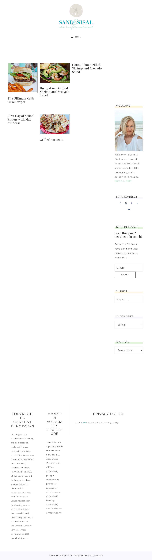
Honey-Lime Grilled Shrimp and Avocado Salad (54, 91)
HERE (84, 422)
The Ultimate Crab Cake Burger (21, 100)
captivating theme (77, 555)
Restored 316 (96, 555)
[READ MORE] (123, 181)
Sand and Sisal (76, 17)
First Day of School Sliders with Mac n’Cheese (21, 119)
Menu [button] (78, 37)
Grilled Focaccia (51, 140)
